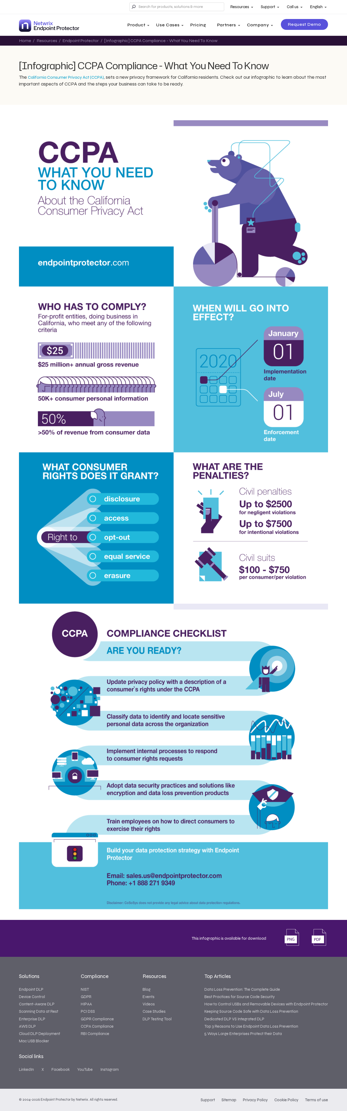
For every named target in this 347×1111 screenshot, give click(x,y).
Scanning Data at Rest (38, 1011)
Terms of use (316, 1099)
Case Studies (154, 1011)
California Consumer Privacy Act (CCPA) (66, 77)
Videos (149, 1004)
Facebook (61, 1069)
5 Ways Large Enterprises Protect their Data (243, 1033)
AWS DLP (27, 1026)
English (316, 6)
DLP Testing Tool (157, 1019)
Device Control (32, 996)
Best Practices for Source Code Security (239, 996)
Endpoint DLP (31, 989)
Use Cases (167, 24)
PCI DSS (88, 1011)
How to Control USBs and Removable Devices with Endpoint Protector (266, 1004)
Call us (292, 6)
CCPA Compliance (97, 1026)
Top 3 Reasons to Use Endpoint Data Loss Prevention (251, 1026)
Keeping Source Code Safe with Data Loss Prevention (251, 1011)
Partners (226, 24)
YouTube (85, 1069)
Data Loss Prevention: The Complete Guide (242, 989)
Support (268, 6)
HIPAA (86, 1004)
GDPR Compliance (97, 1019)
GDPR (86, 996)
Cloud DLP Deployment (39, 1033)
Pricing (198, 24)
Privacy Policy (255, 1099)
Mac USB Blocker (34, 1041)
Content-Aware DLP (36, 1004)
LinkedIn (26, 1069)
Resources (239, 6)
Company (258, 24)
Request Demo (304, 24)
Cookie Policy (286, 1099)
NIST (85, 989)
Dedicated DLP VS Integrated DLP (234, 1019)
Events (149, 996)
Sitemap (228, 1099)
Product (136, 24)
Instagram (109, 1069)
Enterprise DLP (32, 1019)
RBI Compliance (95, 1033)
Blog (146, 989)
